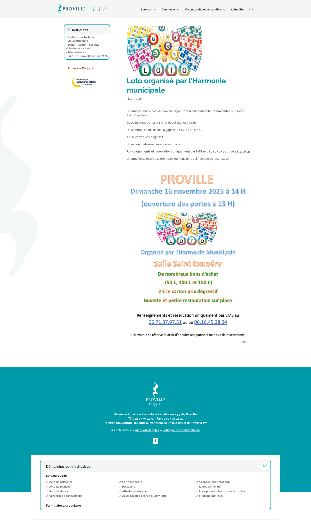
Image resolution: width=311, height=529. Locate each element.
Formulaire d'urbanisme (63, 505)
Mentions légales (147, 430)
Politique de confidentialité (181, 430)
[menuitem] (149, 9)
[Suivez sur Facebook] (155, 441)
